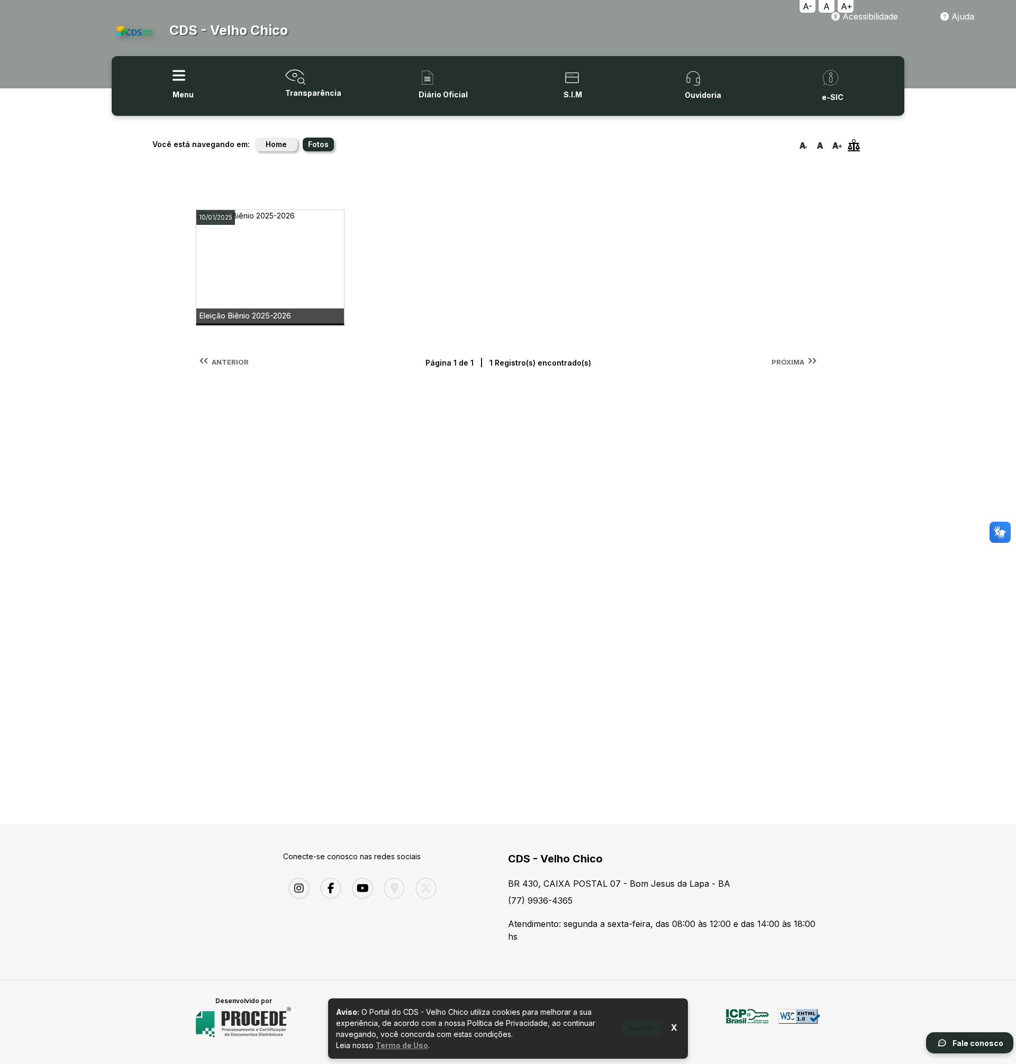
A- (807, 6)
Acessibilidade (869, 16)
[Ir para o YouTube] (360, 888)
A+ (846, 6)
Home (276, 144)
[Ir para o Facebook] (328, 888)
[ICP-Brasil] (748, 1022)
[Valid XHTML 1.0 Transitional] (799, 1022)
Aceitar (642, 1028)
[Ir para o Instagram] (296, 888)
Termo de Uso (402, 1045)
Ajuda (961, 16)
